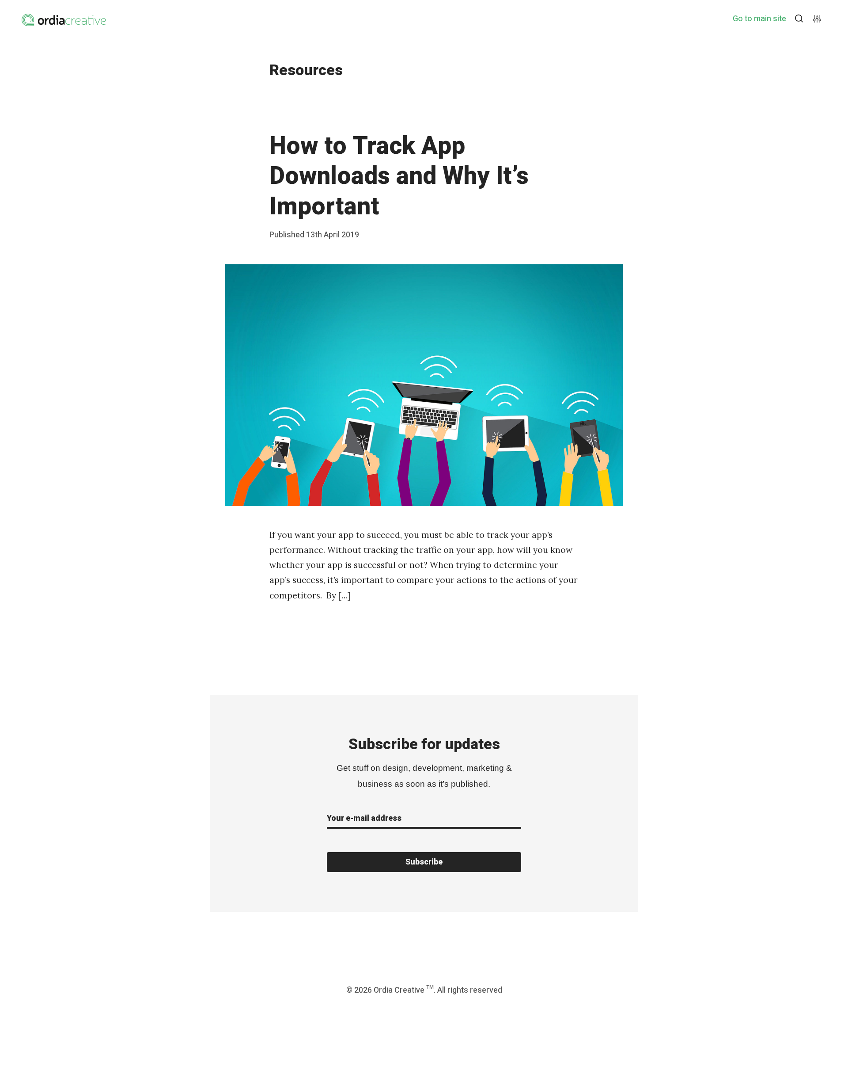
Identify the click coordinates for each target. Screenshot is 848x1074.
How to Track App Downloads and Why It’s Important (399, 176)
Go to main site (759, 19)
